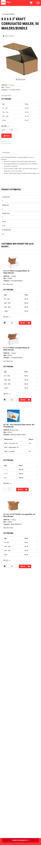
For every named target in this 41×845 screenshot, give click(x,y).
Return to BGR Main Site (19, 840)
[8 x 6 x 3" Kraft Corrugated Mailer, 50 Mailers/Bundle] (20, 58)
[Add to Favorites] (28, 323)
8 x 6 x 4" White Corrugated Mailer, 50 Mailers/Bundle (16, 272)
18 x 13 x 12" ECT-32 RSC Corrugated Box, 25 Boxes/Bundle (19, 515)
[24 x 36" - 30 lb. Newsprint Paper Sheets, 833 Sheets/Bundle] (13, 416)
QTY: (3, 130)
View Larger (21, 79)
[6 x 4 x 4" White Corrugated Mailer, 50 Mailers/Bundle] (13, 339)
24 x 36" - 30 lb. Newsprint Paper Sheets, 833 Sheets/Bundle (18, 426)
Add (7, 136)
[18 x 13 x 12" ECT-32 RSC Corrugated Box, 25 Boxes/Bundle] (13, 505)
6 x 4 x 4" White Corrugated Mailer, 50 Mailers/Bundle (16, 349)
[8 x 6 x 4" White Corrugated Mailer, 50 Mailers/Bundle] (13, 262)
